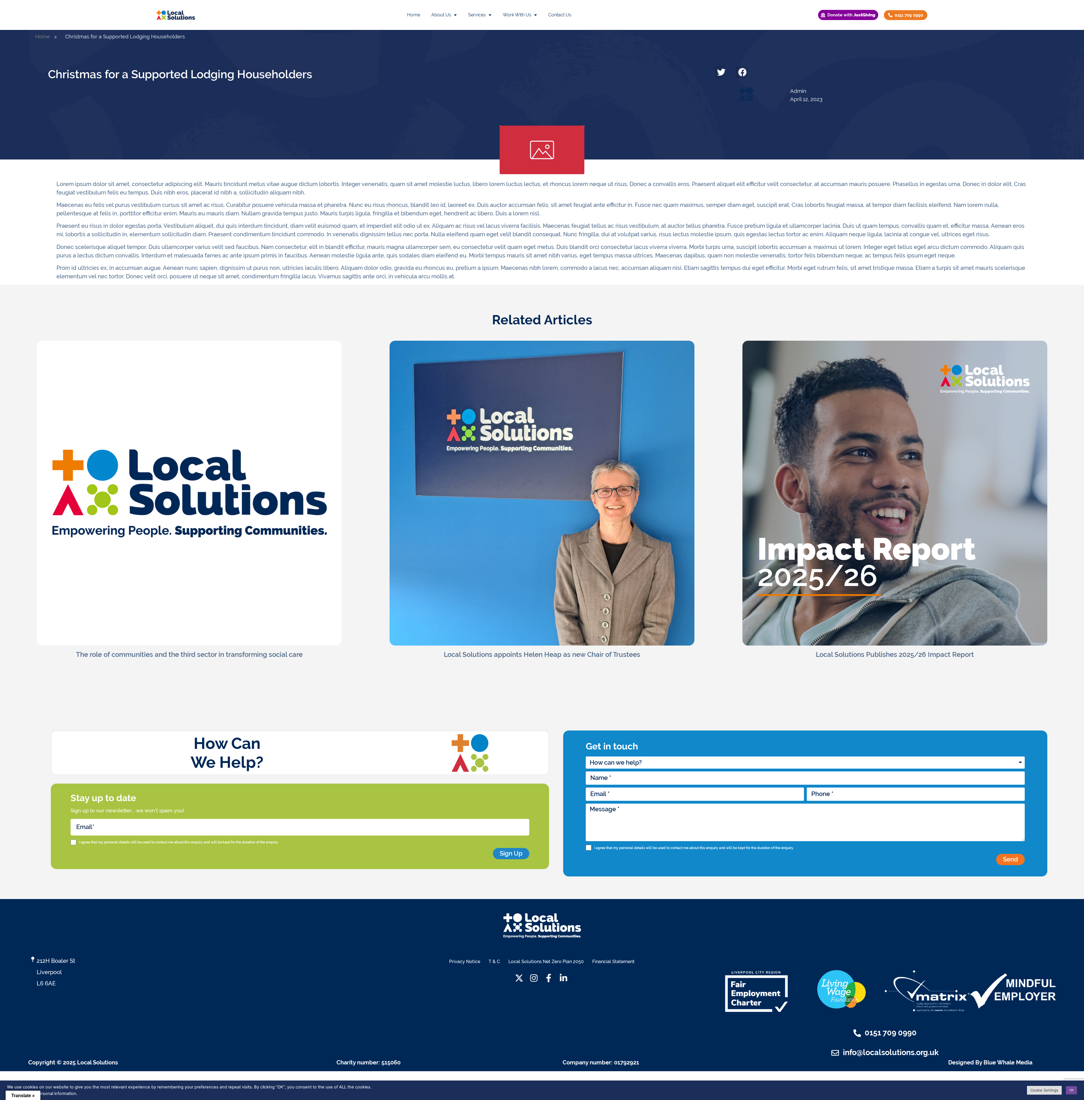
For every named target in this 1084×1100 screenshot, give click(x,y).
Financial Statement (613, 961)
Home (413, 15)
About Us (441, 15)
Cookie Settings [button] (1044, 1090)
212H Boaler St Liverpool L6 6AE (56, 972)
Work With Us (517, 15)
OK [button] (1071, 1090)
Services (477, 15)
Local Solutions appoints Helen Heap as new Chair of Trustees (542, 654)
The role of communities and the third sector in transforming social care (189, 654)
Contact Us (559, 15)
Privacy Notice (464, 961)
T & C (494, 961)
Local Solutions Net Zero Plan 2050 (546, 961)
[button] (721, 72)
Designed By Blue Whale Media (990, 1062)
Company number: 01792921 (601, 1062)
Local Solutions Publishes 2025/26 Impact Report (895, 654)
